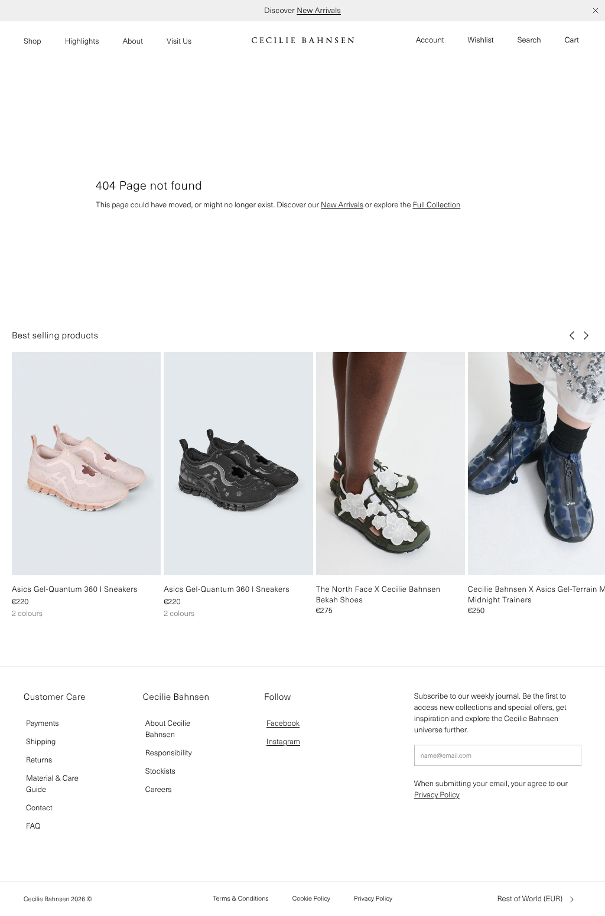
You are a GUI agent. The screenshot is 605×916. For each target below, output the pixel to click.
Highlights (82, 41)
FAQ (33, 826)
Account (430, 39)
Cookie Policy (311, 898)
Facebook (283, 723)
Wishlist (481, 39)
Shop (32, 41)
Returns (39, 759)
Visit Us (179, 41)
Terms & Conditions (241, 898)
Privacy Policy (437, 794)
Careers (158, 789)
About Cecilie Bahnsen (167, 729)
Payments (42, 723)
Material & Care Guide (52, 783)
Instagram (283, 741)
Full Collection (436, 204)
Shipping (41, 741)
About (132, 41)
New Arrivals (319, 10)
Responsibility (168, 752)
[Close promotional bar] (595, 10)
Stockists (160, 771)
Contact (39, 807)
